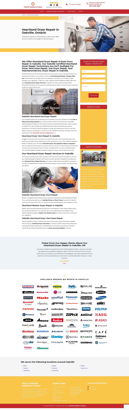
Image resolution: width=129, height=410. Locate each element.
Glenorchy (54, 368)
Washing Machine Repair (60, 400)
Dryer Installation (75, 387)
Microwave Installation (76, 389)
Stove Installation (75, 392)
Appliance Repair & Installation (55, 11)
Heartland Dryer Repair (33, 15)
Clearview (25, 368)
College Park (26, 370)
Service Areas (71, 11)
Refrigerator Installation (76, 391)
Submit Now (93, 95)
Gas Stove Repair (57, 391)
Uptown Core (84, 368)
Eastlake (54, 365)
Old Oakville (55, 370)
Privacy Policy (74, 394)
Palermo (83, 365)
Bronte (25, 365)
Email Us (92, 387)
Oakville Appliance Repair (77, 405)
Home (42, 11)
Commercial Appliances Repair (60, 388)
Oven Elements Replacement (57, 397)
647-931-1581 (94, 6)
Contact (80, 11)
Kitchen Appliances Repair (58, 393)
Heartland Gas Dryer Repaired (42, 133)
